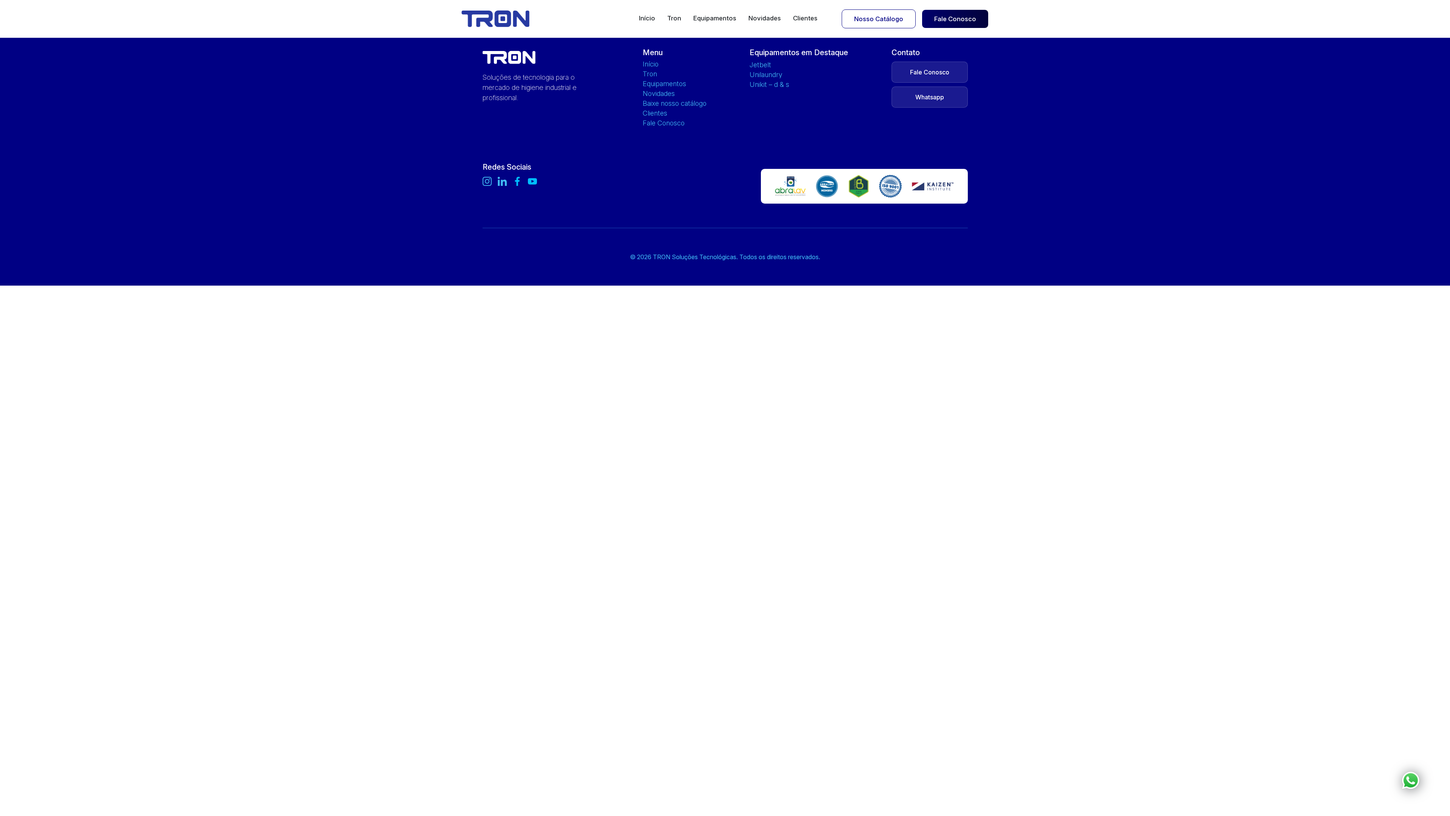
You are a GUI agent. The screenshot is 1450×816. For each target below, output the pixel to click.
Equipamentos (714, 18)
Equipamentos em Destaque (799, 52)
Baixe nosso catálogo (674, 103)
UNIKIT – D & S (769, 84)
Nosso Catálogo (878, 19)
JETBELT (760, 65)
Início (647, 18)
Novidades (764, 18)
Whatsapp (929, 97)
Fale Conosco (955, 19)
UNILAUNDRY (766, 74)
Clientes (805, 18)
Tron (674, 18)
